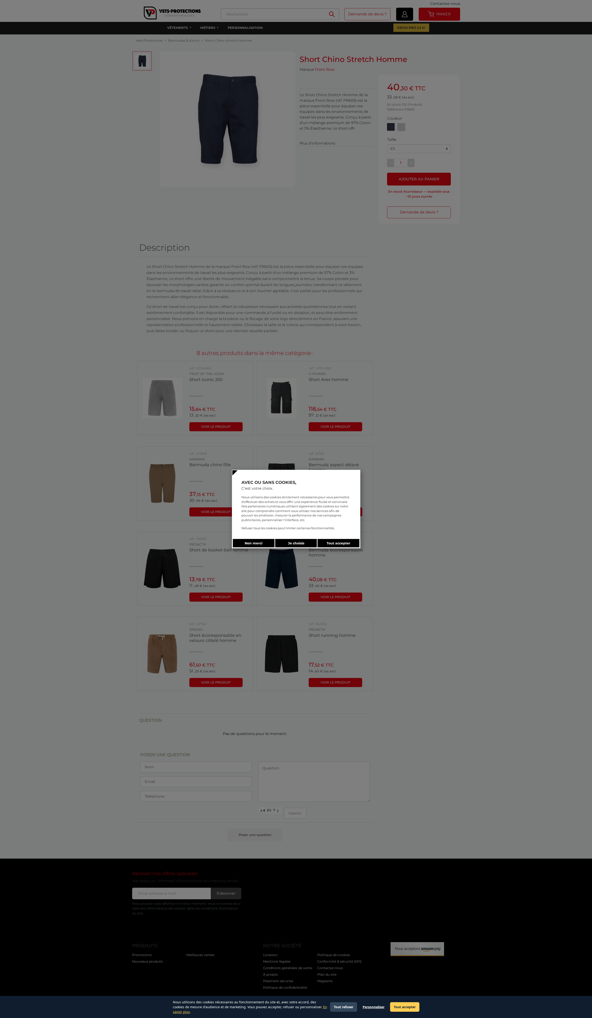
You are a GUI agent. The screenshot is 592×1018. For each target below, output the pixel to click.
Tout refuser (343, 1007)
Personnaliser (374, 1007)
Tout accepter (405, 1007)
